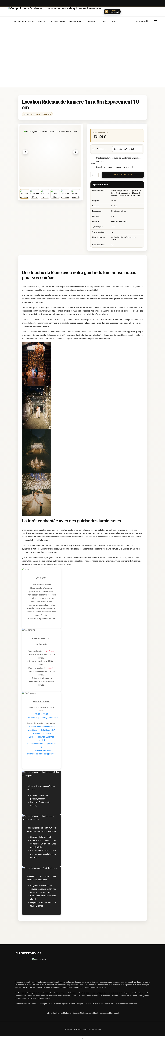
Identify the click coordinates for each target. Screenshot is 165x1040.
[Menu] (155, 21)
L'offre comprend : (98, 191)
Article (93, 163)
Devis (114, 21)
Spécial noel (75, 21)
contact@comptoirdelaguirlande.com (42, 717)
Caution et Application (41, 750)
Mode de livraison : (99, 237)
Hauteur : (95, 206)
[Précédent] (25, 151)
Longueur (95, 201)
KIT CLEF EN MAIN (58, 21)
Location (90, 21)
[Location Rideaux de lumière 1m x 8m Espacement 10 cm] (50, 156)
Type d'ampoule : (98, 227)
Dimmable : (96, 216)
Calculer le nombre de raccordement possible (115, 167)
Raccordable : (97, 211)
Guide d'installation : (99, 245)
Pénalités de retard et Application (41, 754)
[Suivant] (75, 151)
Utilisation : (96, 221)
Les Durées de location (41, 733)
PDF (112, 245)
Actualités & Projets (24, 21)
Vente (103, 21)
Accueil (41, 21)
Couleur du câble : (98, 232)
